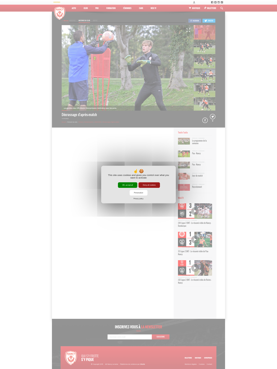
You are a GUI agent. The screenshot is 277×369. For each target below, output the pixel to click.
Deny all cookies (149, 185)
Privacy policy (138, 199)
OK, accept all (127, 185)
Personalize (138, 193)
